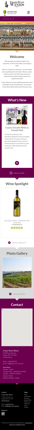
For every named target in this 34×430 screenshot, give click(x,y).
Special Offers (27, 400)
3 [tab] (17, 48)
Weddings (26, 403)
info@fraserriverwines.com (15, 363)
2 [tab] (16, 48)
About (25, 405)
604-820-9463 (12, 12)
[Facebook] (3, 413)
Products (26, 398)
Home (25, 394)
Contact (26, 407)
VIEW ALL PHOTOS (19, 294)
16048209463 (12, 361)
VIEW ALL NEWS (19, 173)
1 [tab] (14, 48)
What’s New (27, 402)
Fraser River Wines (11, 350)
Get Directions (11, 13)
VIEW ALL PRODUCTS (19, 243)
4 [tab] (19, 48)
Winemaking (27, 396)
